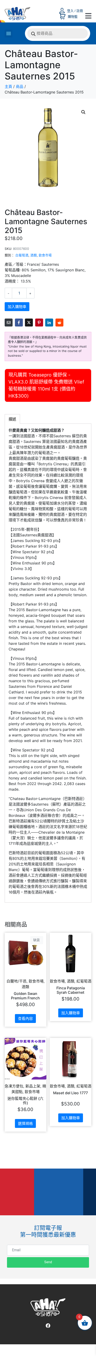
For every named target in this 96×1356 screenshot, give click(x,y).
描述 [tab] (12, 419)
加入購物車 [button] (70, 1013)
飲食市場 (45, 255)
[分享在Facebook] (19, 322)
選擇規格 (25, 1123)
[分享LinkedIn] (49, 322)
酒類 (33, 255)
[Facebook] (48, 1325)
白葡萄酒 (21, 255)
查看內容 (25, 1018)
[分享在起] (39, 322)
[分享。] (59, 322)
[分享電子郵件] (9, 322)
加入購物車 (17, 306)
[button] (8, 33)
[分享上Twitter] (29, 322)
